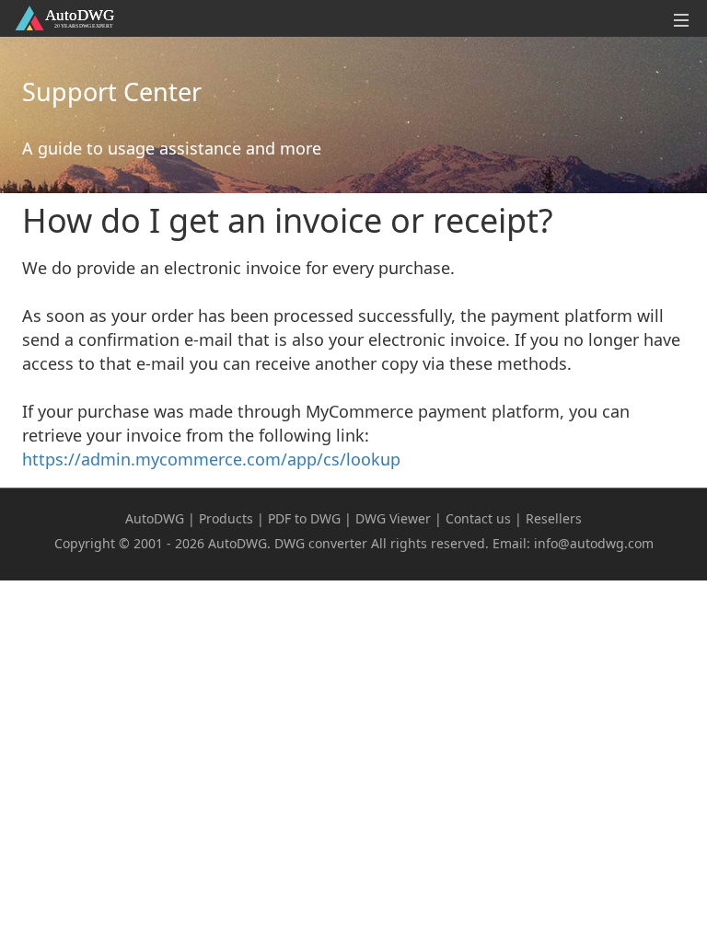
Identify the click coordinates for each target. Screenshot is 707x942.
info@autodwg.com (594, 543)
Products (226, 518)
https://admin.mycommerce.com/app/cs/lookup (211, 459)
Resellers (554, 518)
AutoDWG (154, 518)
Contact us (478, 518)
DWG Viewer (393, 518)
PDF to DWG (304, 518)
